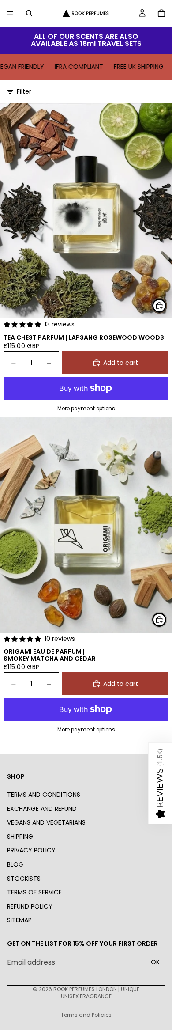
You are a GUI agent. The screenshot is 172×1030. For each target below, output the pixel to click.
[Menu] (10, 13)
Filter (24, 91)
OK (155, 962)
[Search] (29, 13)
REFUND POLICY (29, 906)
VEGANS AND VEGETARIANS (46, 822)
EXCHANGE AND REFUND (42, 808)
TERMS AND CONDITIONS (43, 794)
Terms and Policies (86, 1015)
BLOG (15, 864)
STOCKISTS (24, 878)
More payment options (86, 408)
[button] (160, 783)
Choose (166, 305)
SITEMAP (19, 920)
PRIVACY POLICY (31, 850)
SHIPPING (20, 836)
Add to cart (120, 362)
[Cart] (161, 13)
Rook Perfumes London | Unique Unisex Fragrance (96, 992)
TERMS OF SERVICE (34, 892)
